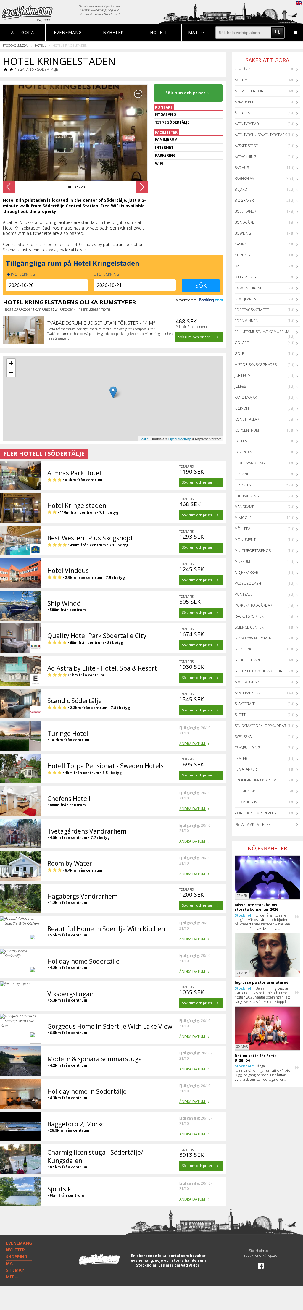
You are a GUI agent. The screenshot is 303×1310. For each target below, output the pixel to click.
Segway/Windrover (253, 638)
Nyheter (113, 32)
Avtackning (245, 156)
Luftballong (247, 495)
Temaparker (246, 769)
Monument (245, 539)
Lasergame (245, 452)
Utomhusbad (247, 802)
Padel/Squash (248, 583)
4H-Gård (242, 69)
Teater (241, 758)
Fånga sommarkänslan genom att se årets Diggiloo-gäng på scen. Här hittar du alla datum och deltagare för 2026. (262, 1073)
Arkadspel (244, 101)
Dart (239, 266)
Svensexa (243, 736)
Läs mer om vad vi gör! (179, 1265)
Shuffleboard (248, 660)
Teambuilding (247, 747)
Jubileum (243, 375)
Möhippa (242, 528)
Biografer (244, 200)
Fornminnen (246, 320)
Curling (242, 255)
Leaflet (144, 438)
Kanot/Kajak (246, 397)
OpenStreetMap (179, 438)
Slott (240, 714)
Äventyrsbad (247, 123)
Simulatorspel (248, 681)
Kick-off (242, 408)
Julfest (241, 386)
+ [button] (11, 363)
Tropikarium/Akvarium (255, 780)
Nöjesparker (246, 572)
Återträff (244, 112)
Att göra (22, 32)
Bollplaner (245, 211)
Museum (242, 561)
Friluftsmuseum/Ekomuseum (262, 331)
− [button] (11, 372)
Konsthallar (247, 419)
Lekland (242, 473)
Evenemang (68, 32)
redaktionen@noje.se (261, 1255)
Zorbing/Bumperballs (255, 812)
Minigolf (243, 517)
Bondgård (245, 222)
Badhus (242, 167)
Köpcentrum (247, 430)
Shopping (244, 649)
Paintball (243, 594)
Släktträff (245, 703)
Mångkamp (244, 506)
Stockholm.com (16, 45)
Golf (239, 353)
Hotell (159, 32)
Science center (249, 627)
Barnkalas (244, 178)
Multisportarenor (253, 550)
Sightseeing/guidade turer (261, 670)
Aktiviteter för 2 (250, 90)
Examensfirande (250, 287)
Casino (241, 244)
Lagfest (242, 441)
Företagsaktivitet (252, 309)
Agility (241, 80)
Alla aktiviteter (256, 824)
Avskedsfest (246, 145)
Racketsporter (249, 616)
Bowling (243, 233)
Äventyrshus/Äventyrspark (261, 134)
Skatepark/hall (249, 692)
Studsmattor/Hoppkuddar (260, 725)
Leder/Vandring (250, 463)
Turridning (246, 791)
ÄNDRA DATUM (192, 743)
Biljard (241, 189)
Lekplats (243, 484)
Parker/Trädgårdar (253, 605)
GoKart (242, 342)
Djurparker (245, 277)
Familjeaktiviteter (251, 298)
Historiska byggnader (256, 364)
